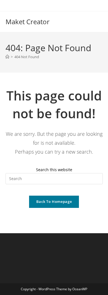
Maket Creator (28, 21)
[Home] (7, 56)
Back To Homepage (54, 201)
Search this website (54, 169)
